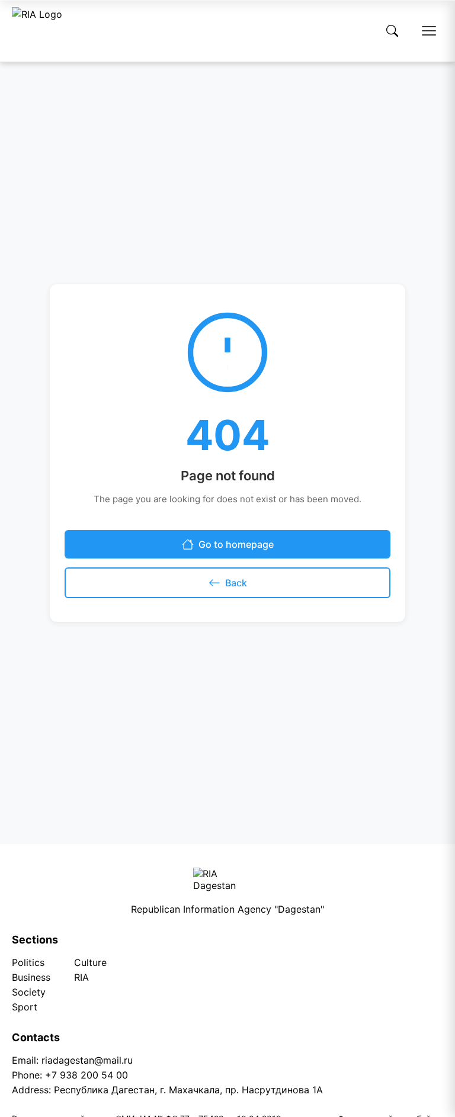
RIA (81, 977)
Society (29, 992)
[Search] (392, 31)
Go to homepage (236, 544)
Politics (28, 962)
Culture (90, 962)
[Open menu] (429, 31)
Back (236, 583)
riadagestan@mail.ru (87, 1060)
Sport (24, 1007)
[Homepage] (37, 30)
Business (31, 977)
